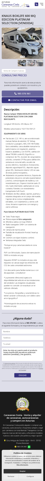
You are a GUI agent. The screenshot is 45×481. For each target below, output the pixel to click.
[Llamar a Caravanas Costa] (36, 4)
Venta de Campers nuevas (13, 71)
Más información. (23, 465)
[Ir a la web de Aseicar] (22, 404)
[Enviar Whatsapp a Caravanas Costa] (29, 447)
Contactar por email (24, 100)
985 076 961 (24, 93)
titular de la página (10, 363)
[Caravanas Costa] (15, 5)
